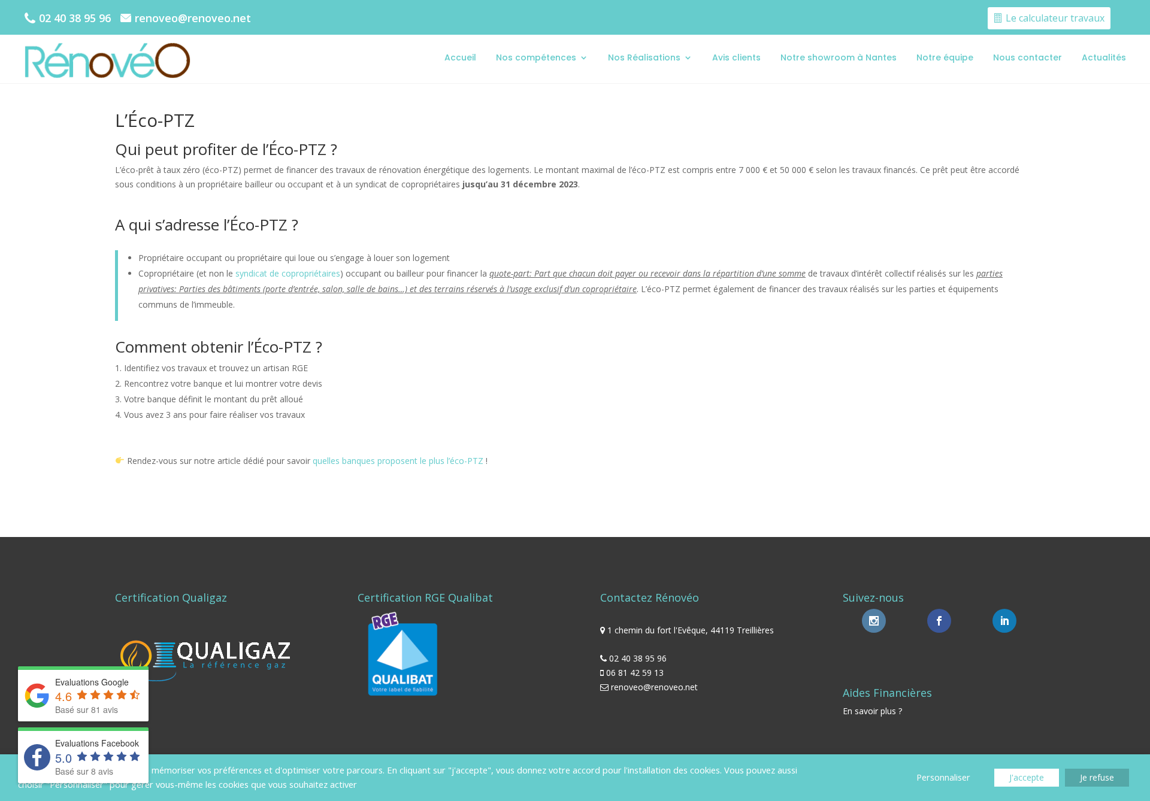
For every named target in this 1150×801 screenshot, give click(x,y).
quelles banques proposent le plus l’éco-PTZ (398, 460)
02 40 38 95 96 (75, 18)
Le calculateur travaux (1055, 18)
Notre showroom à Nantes (838, 57)
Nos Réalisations (644, 57)
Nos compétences (536, 57)
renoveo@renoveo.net (193, 18)
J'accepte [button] (1026, 777)
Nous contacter (1027, 57)
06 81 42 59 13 (635, 672)
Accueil (460, 57)
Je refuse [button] (1097, 777)
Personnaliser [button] (943, 777)
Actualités (1104, 57)
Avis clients (736, 57)
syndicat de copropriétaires (287, 273)
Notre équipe (944, 57)
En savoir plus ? (872, 711)
